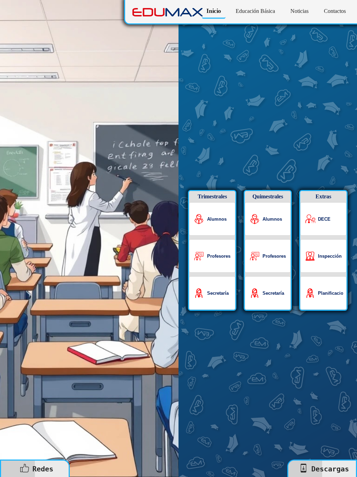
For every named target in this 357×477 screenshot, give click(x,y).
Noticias (299, 11)
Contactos (335, 11)
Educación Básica (255, 11)
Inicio (213, 11)
